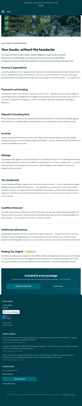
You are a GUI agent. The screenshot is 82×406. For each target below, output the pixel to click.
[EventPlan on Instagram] (9, 317)
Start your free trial (23, 286)
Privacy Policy (65, 395)
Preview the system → (9, 383)
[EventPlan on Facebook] (4, 317)
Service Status (8, 374)
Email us (5, 308)
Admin (73, 395)
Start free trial (19, 379)
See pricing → (58, 286)
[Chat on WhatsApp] (41, 312)
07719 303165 (7, 305)
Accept (41, 5)
